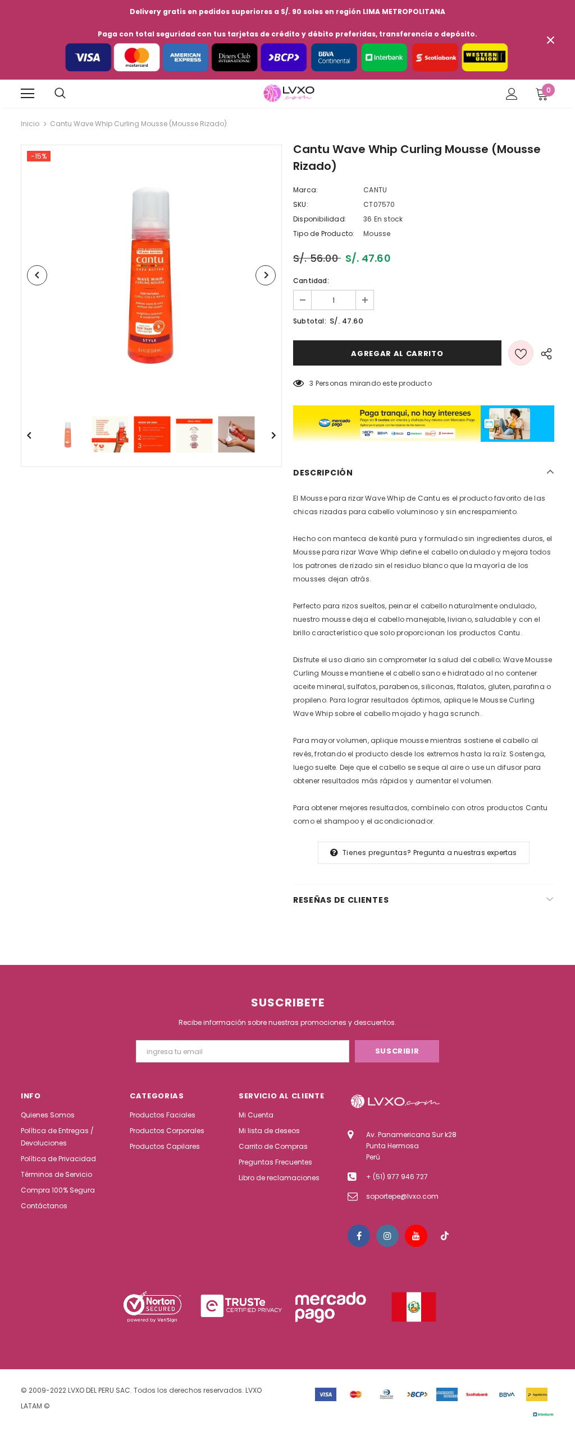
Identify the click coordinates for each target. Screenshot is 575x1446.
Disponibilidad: (319, 219)
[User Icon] (512, 94)
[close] (550, 39)
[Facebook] (359, 1236)
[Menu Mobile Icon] (27, 93)
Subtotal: (309, 321)
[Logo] (289, 93)
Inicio (30, 123)
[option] (151, 275)
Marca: (305, 190)
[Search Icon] (60, 93)
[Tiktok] (444, 1236)
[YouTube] (416, 1236)
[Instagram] (387, 1236)
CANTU (375, 190)
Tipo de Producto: (323, 233)
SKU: (300, 204)
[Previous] (37, 275)
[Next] (265, 275)
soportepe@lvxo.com (402, 1196)
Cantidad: (311, 280)
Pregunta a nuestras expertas (465, 852)
